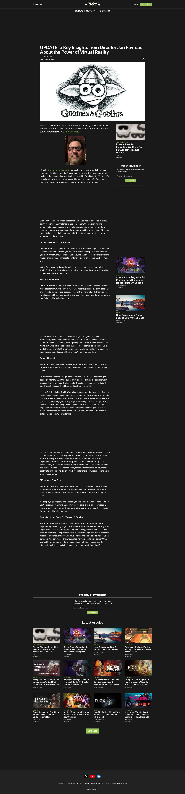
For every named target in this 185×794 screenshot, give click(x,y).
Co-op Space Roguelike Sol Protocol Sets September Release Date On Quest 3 (130, 280)
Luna (118, 155)
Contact (71, 783)
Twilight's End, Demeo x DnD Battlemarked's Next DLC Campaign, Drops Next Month (46, 682)
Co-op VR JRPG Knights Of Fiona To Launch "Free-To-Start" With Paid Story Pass (137, 682)
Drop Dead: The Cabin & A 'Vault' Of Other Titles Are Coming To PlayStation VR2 (137, 714)
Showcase (105, 11)
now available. (72, 131)
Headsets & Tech (122, 142)
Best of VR (91, 11)
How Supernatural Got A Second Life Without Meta (130, 316)
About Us (62, 783)
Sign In (135, 4)
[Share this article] (143, 58)
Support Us (146, 4)
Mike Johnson (121, 286)
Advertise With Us (119, 783)
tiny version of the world (58, 170)
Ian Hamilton (46, 56)
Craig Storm (121, 321)
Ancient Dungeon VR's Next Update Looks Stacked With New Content (76, 714)
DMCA (108, 783)
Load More (92, 731)
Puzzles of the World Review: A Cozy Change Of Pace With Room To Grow (138, 649)
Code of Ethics (97, 783)
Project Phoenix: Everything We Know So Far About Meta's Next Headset (129, 148)
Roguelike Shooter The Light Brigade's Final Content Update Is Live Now (46, 714)
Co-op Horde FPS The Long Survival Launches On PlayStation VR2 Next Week (106, 682)
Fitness (119, 313)
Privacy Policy (83, 783)
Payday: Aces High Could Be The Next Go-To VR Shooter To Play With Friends (76, 682)
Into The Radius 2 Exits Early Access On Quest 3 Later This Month (107, 714)
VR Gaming (120, 275)
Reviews (79, 11)
